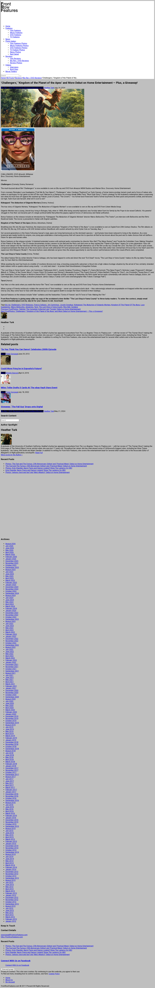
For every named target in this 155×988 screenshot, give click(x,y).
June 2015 (9, 833)
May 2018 (9, 757)
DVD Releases (27, 305)
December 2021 (11, 664)
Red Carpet (14, 54)
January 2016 (10, 818)
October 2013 (10, 876)
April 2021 (9, 682)
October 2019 (10, 721)
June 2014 (9, 859)
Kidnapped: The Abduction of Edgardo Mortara (92, 305)
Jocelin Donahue (66, 305)
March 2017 (10, 787)
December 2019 (11, 716)
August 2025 (10, 570)
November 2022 (11, 641)
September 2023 (12, 619)
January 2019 (10, 740)
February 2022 (11, 660)
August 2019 (10, 725)
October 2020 (10, 695)
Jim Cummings (53, 305)
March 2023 (10, 632)
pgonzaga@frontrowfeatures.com (14, 935)
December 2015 (11, 820)
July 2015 (9, 831)
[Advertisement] (42, 18)
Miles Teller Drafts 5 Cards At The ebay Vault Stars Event (29, 387)
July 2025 (9, 572)
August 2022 (10, 647)
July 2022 (9, 649)
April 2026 (9, 552)
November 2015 (11, 822)
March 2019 (10, 736)
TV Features (15, 37)
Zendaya (74, 307)
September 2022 (12, 645)
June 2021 (9, 677)
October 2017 (10, 772)
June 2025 (9, 574)
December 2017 (11, 768)
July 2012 (9, 908)
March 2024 (10, 606)
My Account (10, 982)
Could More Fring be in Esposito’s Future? (21, 368)
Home (7, 26)
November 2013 (11, 874)
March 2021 (10, 684)
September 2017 (12, 775)
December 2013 (11, 872)
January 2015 (10, 844)
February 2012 (11, 919)
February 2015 (11, 841)
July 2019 (9, 727)
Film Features (15, 30)
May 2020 (9, 705)
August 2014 (10, 854)
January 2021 (10, 688)
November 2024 (11, 589)
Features (8, 28)
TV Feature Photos (17, 50)
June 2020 (9, 703)
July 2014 (9, 856)
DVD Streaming (26, 88)
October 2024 (10, 591)
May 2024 (9, 602)
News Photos (15, 52)
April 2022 (9, 656)
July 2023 (9, 623)
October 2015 (10, 824)
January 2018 (10, 766)
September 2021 (12, 671)
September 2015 (12, 826)
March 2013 (10, 891)
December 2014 (11, 846)
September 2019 (12, 723)
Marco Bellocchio (18, 307)
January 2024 (10, 611)
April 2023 (9, 630)
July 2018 (9, 753)
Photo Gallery (10, 41)
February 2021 (11, 686)
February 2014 (11, 867)
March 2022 (10, 658)
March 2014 (10, 865)
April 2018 (9, 759)
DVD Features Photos (18, 48)
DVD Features (15, 35)
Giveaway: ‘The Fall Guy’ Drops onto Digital (22, 406)
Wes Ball (66, 307)
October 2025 (10, 565)
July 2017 (9, 779)
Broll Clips (14, 69)
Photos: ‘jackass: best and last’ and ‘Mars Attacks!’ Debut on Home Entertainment (37, 472)
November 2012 (11, 900)
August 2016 (10, 803)
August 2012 (10, 906)
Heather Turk (49, 88)
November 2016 (11, 796)
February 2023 (11, 634)
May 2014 (9, 861)
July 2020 (9, 701)
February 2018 (11, 764)
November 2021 (11, 667)
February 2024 (11, 608)
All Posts (10, 78)
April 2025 (9, 578)
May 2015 (9, 835)
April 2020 (9, 708)
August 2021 (10, 673)
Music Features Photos (19, 46)
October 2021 (10, 669)
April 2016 (9, 811)
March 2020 (10, 710)
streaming (29, 307)
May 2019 (9, 731)
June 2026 (9, 548)
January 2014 (10, 869)
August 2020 (10, 699)
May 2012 (9, 913)
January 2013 (10, 895)
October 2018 (10, 746)
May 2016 (9, 809)
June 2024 (9, 600)
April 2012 (9, 915)
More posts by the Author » (11, 455)
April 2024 (9, 604)
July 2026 (9, 546)
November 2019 (11, 718)
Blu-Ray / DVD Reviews (19, 61)
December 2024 (11, 587)
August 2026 (10, 544)
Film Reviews (15, 58)
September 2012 (12, 904)
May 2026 (9, 550)
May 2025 (9, 576)
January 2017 (10, 792)
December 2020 (11, 690)
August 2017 (10, 777)
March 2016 (10, 813)
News (7, 39)
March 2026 (10, 554)
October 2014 (10, 850)
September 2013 (12, 878)
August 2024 (10, 595)
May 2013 (9, 887)
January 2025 (10, 585)
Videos (8, 65)
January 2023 (10, 636)
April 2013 (9, 889)
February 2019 (11, 738)
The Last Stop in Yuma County (50, 307)
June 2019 (9, 729)
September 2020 (12, 697)
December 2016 (11, 794)
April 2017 (9, 785)
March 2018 (10, 762)
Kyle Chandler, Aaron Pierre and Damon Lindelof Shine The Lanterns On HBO (35, 470)
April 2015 (9, 837)
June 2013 (9, 885)
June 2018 (9, 755)
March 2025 (10, 580)
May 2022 (9, 654)
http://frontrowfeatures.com (12, 937)
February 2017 (11, 790)
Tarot (36, 307)
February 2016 (11, 815)
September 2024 (12, 593)
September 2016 (12, 800)
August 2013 (10, 880)
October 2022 (10, 643)
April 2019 (9, 734)
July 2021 (9, 675)
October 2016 (10, 798)
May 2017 (9, 783)
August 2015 (10, 828)
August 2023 (10, 621)
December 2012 (11, 897)
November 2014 (11, 848)
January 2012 (10, 921)
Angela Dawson (12, 373)
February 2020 (11, 712)
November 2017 (11, 770)
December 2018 (11, 742)
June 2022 (9, 652)
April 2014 (9, 863)
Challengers (16, 305)
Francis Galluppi (40, 305)
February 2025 (11, 582)
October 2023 (10, 617)
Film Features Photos (18, 43)
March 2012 (10, 917)
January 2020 (10, 714)
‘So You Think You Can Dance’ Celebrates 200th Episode (28, 349)
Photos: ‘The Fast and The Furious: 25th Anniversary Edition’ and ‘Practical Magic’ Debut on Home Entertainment (49, 464)
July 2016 (9, 805)
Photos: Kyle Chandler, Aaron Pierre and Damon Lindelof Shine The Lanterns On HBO (38, 468)
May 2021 (9, 680)
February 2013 (11, 893)
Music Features (16, 33)
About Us (9, 980)
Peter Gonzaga (12, 354)
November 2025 (11, 563)
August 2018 (10, 751)
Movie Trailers (11, 71)
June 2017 (9, 781)
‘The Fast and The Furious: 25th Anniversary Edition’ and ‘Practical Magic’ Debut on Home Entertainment (46, 466)
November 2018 (11, 744)
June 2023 (9, 626)
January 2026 (10, 559)
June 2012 (9, 910)
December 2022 (11, 639)
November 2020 (11, 693)
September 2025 (12, 567)
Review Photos (16, 63)
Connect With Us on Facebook (15, 960)
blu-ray (7, 305)
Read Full (39, 453)
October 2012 (10, 902)
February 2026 (11, 557)
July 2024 (9, 598)
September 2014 (12, 852)
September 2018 (12, 749)
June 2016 (9, 807)
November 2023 (11, 615)
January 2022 (10, 662)
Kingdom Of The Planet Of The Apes (125, 305)
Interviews (14, 67)
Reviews (8, 56)
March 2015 (10, 839)
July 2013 (9, 882)
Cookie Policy (54, 974)
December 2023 (11, 613)
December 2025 (11, 561)
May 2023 (9, 628)
